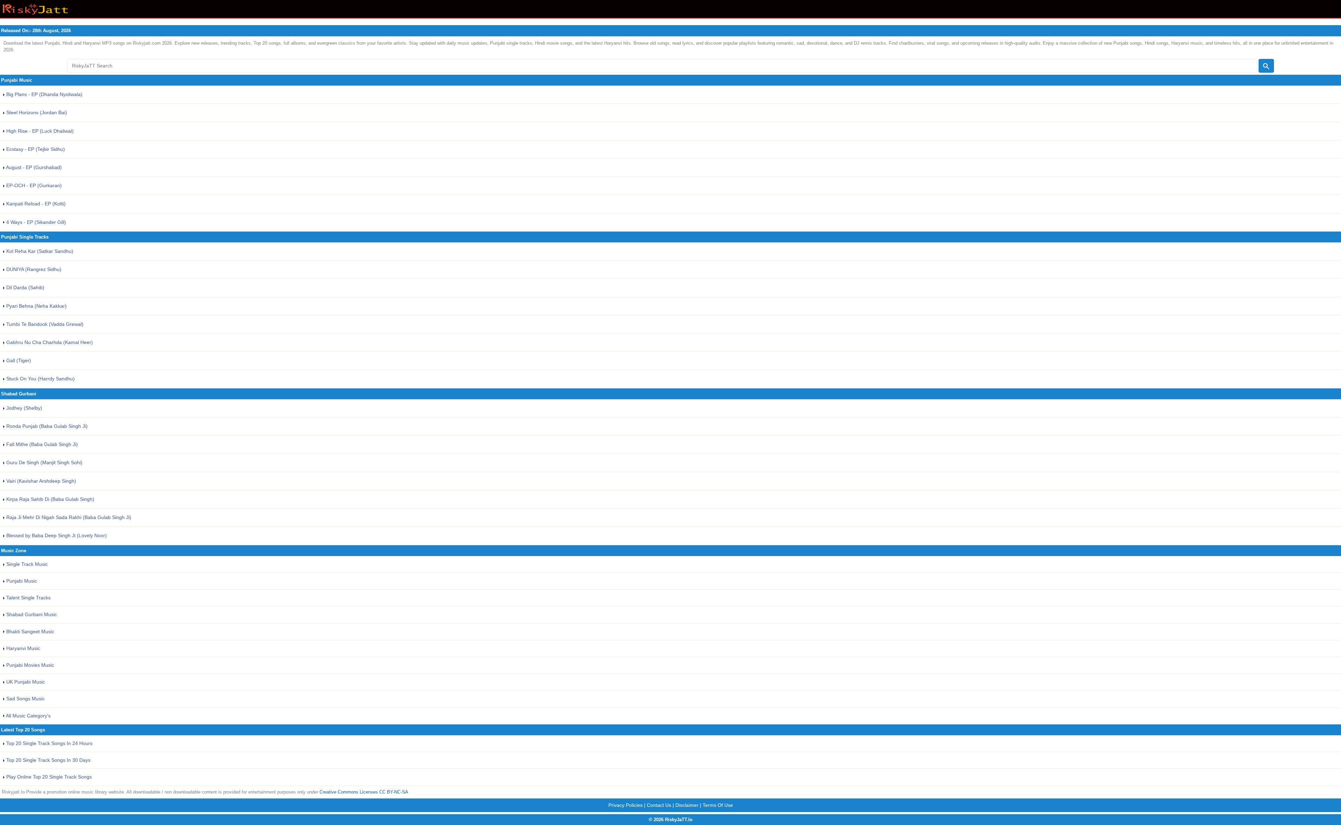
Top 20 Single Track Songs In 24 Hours (49, 743)
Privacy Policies (625, 805)
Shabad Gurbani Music (31, 614)
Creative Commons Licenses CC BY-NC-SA (364, 792)
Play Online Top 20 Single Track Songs (48, 777)
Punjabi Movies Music (29, 665)
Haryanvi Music (22, 648)
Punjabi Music (21, 581)
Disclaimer (686, 805)
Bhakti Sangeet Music (29, 631)
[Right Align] (1266, 66)
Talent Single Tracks (28, 597)
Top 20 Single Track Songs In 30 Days (47, 760)
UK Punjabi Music (25, 682)
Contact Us (659, 805)
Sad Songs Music (25, 698)
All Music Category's (28, 715)
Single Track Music (26, 564)
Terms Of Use (718, 805)
